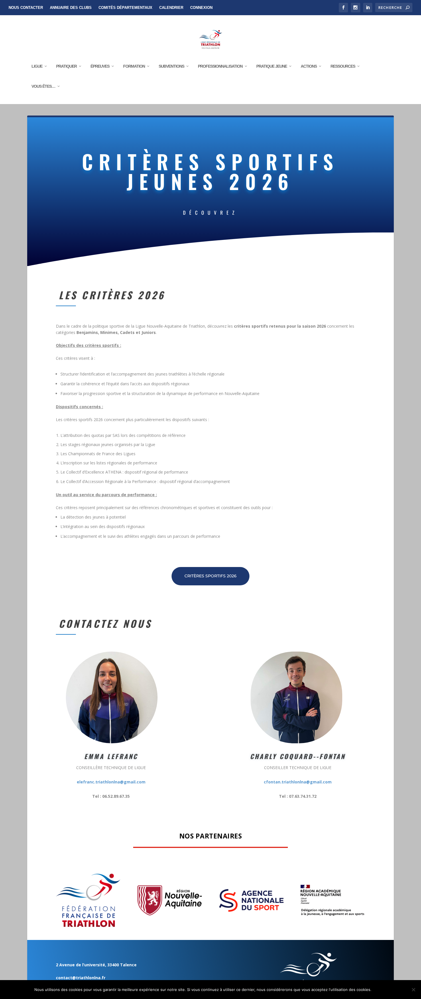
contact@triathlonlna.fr (80, 977)
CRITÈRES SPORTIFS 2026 (210, 575)
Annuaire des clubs (71, 7)
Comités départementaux (125, 7)
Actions (309, 66)
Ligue (37, 66)
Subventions (171, 66)
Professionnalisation (220, 66)
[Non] (413, 989)
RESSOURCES (342, 66)
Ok (380, 989)
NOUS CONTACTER (26, 7)
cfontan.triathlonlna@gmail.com (298, 782)
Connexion (201, 7)
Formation (134, 66)
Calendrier (171, 7)
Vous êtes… (43, 86)
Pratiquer (66, 66)
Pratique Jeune (271, 66)
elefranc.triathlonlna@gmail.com (111, 782)
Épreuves (100, 66)
